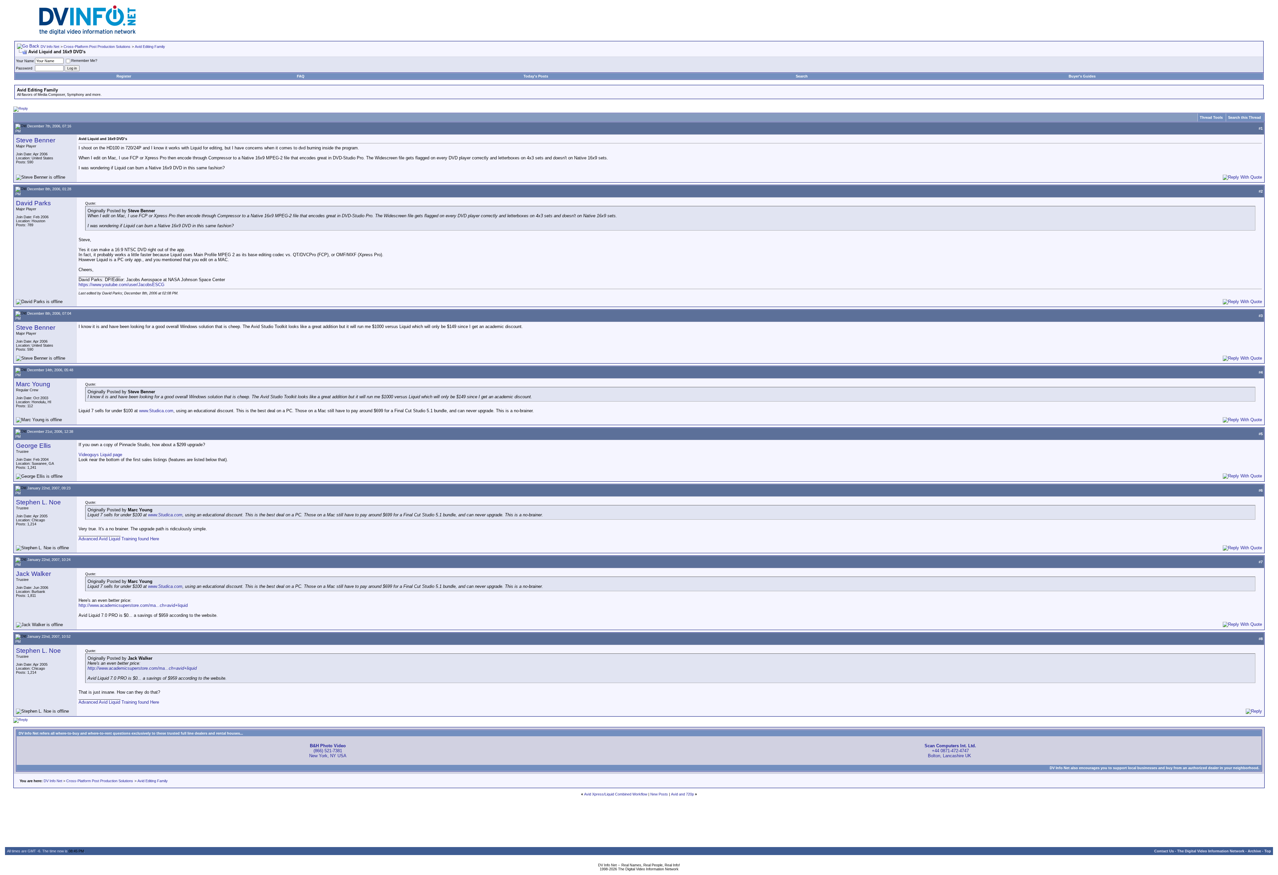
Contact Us (1164, 851)
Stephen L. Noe (38, 502)
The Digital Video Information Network (1210, 851)
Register (123, 76)
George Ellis (33, 445)
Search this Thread (1244, 117)
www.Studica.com (156, 410)
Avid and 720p (682, 794)
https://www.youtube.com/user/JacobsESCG (121, 284)
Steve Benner (35, 140)
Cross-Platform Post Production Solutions (97, 47)
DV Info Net (50, 47)
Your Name (25, 61)
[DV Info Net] (87, 33)
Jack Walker (33, 573)
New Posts (659, 794)
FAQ (301, 76)
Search (802, 76)
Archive (1254, 851)
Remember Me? (84, 61)
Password (24, 68)
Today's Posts (536, 76)
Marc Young (33, 384)
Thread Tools (1211, 117)
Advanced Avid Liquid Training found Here (119, 538)
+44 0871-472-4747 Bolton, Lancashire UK (950, 750)
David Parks (33, 203)
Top (1267, 851)
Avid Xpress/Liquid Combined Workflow (615, 794)
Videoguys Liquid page (100, 454)
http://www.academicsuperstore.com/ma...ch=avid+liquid (133, 605)
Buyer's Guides (1082, 76)
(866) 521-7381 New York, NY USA (327, 750)
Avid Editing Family (150, 47)
